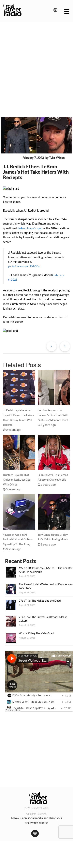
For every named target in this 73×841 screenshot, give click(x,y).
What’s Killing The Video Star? (36, 633)
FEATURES (11, 158)
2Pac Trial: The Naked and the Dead (40, 600)
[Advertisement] (36, 64)
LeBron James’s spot (30, 228)
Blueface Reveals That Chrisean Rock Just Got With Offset (16, 479)
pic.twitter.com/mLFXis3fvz (24, 266)
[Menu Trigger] (66, 11)
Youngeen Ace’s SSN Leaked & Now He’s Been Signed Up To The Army (17, 539)
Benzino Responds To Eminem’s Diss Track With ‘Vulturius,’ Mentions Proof (53, 415)
